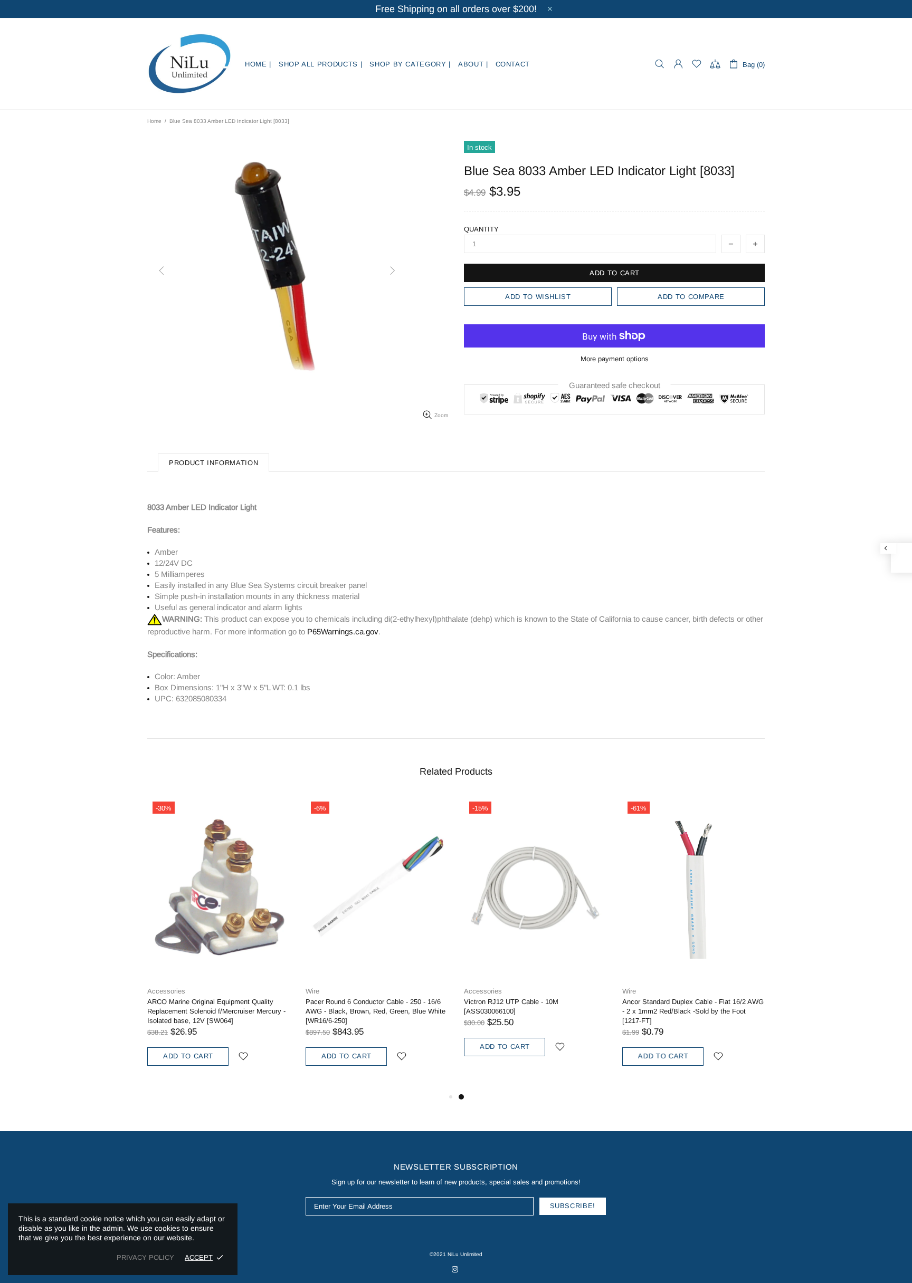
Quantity (481, 229)
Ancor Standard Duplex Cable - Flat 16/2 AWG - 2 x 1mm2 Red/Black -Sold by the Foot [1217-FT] (693, 1011)
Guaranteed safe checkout (614, 385)
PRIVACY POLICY (145, 1257)
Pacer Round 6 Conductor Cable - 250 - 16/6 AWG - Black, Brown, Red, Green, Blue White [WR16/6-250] (375, 1011)
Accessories (166, 991)
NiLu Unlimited (189, 64)
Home (154, 121)
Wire (312, 991)
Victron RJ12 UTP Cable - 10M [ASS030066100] (511, 1006)
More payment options (615, 359)
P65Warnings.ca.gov (342, 631)
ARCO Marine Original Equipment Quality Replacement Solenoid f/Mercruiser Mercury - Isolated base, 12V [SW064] (216, 1011)
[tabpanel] (535, 938)
